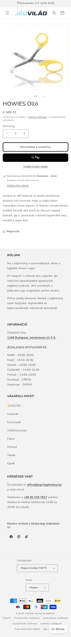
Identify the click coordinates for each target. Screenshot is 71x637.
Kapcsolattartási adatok (27, 629)
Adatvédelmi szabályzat (55, 618)
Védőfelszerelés (17, 430)
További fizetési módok (35, 166)
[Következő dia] (44, 96)
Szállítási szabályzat (51, 623)
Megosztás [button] (12, 231)
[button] (7, 13)
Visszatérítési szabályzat (27, 618)
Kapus (11, 438)
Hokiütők (13, 414)
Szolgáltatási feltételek (25, 623)
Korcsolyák (14, 422)
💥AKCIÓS (14, 405)
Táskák (11, 455)
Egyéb (11, 463)
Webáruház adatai (18, 185)
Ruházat (12, 447)
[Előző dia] (27, 96)
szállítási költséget (38, 117)
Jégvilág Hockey (33, 613)
